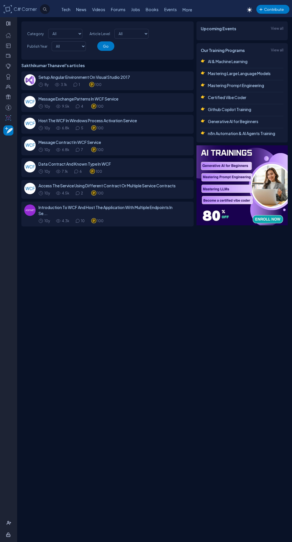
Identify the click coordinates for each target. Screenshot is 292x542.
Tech (65, 9)
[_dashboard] (9, 45)
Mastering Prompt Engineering (236, 85)
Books (152, 9)
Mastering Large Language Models (239, 73)
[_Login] (9, 534)
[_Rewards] (9, 107)
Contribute (274, 9)
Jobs (135, 9)
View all (277, 28)
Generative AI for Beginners (233, 121)
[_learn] (9, 66)
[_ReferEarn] (9, 97)
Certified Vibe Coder (227, 97)
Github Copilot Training (229, 109)
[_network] (9, 86)
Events (170, 9)
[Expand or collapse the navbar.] (9, 23)
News (81, 9)
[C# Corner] (8, 9)
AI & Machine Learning (228, 61)
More (187, 9)
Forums (118, 9)
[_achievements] (9, 76)
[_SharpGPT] (9, 118)
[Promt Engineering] (242, 185)
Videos (98, 9)
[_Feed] (9, 35)
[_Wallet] (9, 56)
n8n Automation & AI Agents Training (241, 133)
